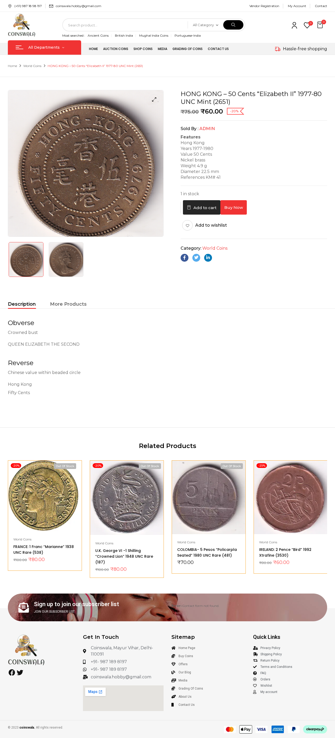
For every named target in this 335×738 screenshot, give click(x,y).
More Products (68, 304)
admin (207, 128)
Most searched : (73, 35)
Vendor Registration (264, 6)
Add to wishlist (211, 225)
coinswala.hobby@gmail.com (78, 6)
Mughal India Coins (153, 35)
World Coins (32, 66)
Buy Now (233, 207)
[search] (233, 25)
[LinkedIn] (208, 258)
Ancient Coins (98, 35)
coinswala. (27, 727)
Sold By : (189, 128)
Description (22, 304)
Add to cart (204, 207)
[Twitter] (196, 258)
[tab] (22, 304)
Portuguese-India (188, 35)
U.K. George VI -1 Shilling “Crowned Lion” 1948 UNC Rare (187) (124, 556)
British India (124, 35)
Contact (321, 6)
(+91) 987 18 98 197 (28, 6)
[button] (321, 25)
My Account (297, 6)
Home (12, 66)
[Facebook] (184, 258)
